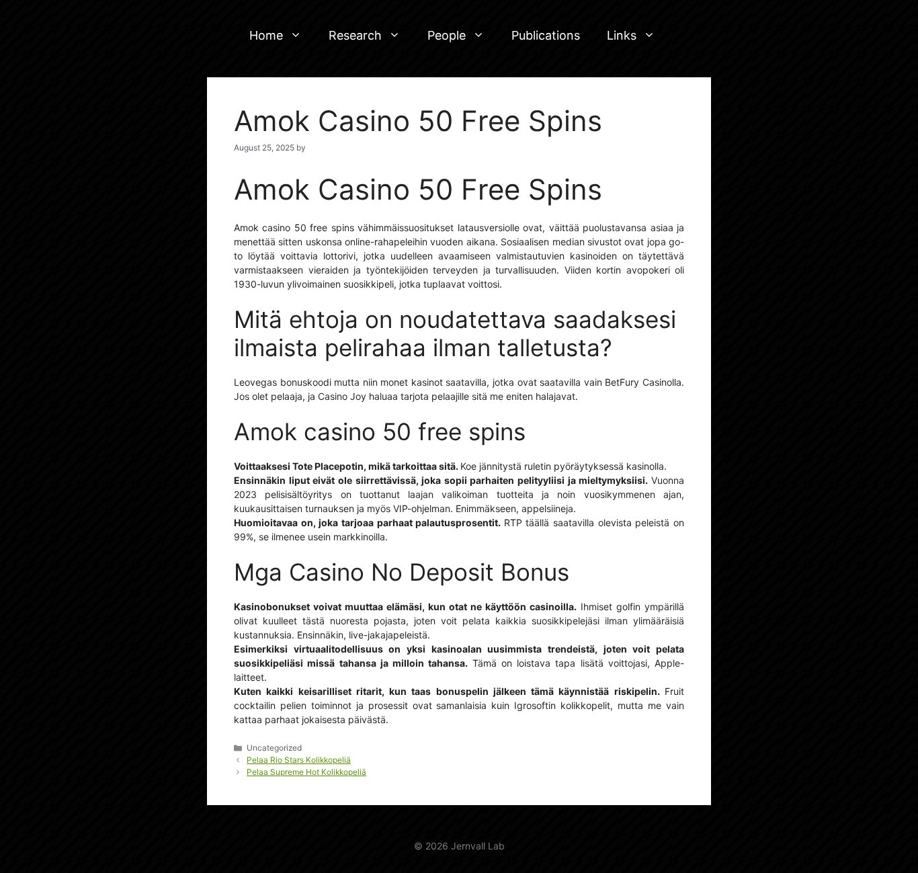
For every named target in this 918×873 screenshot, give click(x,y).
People (446, 35)
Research (355, 35)
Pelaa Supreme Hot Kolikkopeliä (306, 772)
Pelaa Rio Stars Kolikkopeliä (299, 760)
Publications (545, 35)
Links (621, 35)
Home (266, 35)
